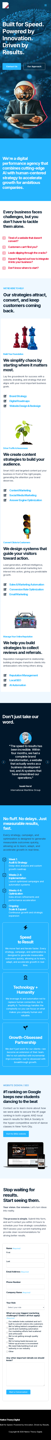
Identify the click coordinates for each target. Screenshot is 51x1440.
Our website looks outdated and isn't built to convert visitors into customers (26, 1322)
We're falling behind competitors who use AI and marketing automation (25, 1327)
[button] (16, 1134)
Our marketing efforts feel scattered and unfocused (25, 1332)
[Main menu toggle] (46, 5)
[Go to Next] (47, 762)
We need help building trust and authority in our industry (23, 1347)
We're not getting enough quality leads (23, 1337)
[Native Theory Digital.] (5, 5)
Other (11, 1351)
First (8, 1252)
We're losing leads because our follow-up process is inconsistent (23, 1342)
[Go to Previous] (3, 762)
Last (8, 1261)
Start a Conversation (18, 1392)
